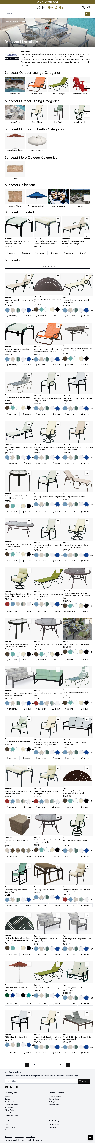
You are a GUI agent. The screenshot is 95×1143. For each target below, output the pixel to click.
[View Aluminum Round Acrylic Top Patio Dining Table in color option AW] (46, 654)
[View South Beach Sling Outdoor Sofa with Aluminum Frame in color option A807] (86, 752)
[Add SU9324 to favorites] (58, 866)
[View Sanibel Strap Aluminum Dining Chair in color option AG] (7, 749)
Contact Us (8, 1099)
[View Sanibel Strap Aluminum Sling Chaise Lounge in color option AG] (7, 407)
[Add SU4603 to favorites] (87, 424)
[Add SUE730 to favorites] (58, 669)
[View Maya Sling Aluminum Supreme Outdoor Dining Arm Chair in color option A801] (52, 408)
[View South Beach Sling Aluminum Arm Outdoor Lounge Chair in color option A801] (81, 408)
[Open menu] (6, 7)
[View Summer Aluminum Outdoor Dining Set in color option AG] (65, 651)
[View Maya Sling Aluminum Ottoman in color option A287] (36, 897)
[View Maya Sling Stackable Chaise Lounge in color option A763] (75, 504)
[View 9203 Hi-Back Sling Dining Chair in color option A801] (23, 1044)
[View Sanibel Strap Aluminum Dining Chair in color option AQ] (12, 749)
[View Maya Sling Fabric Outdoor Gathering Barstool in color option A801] (81, 850)
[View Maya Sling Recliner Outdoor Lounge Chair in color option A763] (46, 504)
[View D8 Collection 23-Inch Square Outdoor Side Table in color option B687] (23, 850)
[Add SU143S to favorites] (29, 375)
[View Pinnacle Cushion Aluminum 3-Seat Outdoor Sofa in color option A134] (36, 703)
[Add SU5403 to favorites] (87, 866)
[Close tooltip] (91, 1130)
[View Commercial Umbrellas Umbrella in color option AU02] (12, 995)
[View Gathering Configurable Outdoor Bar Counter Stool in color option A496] (12, 899)
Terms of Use (9, 1113)
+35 (33, 310)
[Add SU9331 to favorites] (58, 375)
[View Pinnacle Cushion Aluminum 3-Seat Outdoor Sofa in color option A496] (46, 703)
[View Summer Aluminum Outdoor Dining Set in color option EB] (86, 651)
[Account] (84, 7)
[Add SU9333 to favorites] (58, 521)
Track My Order (10, 1127)
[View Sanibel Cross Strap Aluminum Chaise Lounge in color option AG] (65, 702)
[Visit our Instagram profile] (16, 1087)
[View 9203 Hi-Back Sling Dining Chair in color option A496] (12, 1044)
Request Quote (54, 1099)
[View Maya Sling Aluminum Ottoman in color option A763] (46, 897)
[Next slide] (87, 86)
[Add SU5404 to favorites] (58, 219)
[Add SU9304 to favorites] (29, 219)
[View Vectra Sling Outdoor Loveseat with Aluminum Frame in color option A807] (57, 948)
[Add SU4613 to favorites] (86, 219)
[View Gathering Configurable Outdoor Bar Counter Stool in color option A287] (7, 899)
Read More (24, 66)
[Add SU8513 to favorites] (29, 424)
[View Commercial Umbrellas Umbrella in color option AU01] (7, 995)
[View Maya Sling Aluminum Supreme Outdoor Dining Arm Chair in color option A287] (36, 408)
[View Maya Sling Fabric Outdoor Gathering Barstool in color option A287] (65, 850)
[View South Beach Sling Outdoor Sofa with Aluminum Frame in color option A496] (70, 752)
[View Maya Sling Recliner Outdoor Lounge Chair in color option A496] (41, 504)
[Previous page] (27, 1065)
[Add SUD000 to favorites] (58, 719)
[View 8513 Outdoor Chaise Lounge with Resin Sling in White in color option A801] (23, 457)
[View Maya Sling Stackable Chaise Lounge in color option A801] (81, 504)
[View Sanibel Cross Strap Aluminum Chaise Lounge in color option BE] (81, 702)
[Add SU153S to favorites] (87, 669)
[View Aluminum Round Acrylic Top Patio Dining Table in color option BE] (52, 654)
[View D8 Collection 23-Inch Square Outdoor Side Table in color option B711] (28, 850)
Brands (14, 22)
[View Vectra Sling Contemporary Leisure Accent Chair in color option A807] (86, 948)
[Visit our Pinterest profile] (6, 1087)
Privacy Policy (9, 1110)
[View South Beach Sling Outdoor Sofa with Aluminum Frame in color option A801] (81, 752)
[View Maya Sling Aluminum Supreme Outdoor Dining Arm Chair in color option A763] (46, 408)
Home (7, 22)
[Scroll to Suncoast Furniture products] (47, 32)
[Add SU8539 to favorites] (87, 964)
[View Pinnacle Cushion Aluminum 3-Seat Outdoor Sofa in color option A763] (52, 703)
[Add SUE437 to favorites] (29, 669)
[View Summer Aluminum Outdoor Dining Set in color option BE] (81, 651)
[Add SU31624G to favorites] (29, 621)
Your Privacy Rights (11, 1115)
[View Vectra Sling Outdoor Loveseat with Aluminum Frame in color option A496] (41, 948)
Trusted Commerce (11, 1104)
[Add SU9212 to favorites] (87, 375)
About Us (8, 1096)
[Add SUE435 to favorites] (87, 915)
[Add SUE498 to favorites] (87, 1013)
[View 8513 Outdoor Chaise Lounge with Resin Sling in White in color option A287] (7, 457)
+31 (33, 995)
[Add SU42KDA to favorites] (58, 621)
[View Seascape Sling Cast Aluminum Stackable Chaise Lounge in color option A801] (81, 310)
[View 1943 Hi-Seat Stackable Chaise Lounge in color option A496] (41, 995)
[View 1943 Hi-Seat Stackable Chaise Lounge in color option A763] (46, 995)
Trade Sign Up (54, 1124)
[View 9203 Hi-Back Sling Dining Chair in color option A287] (7, 1044)
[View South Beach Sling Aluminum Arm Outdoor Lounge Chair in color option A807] (86, 408)
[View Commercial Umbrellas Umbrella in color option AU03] (18, 995)
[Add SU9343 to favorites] (87, 473)
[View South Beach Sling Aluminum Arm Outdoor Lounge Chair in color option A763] (75, 408)
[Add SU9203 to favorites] (29, 1013)
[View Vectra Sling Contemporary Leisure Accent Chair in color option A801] (81, 948)
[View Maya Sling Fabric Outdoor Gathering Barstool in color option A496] (70, 850)
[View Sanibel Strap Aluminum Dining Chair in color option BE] (23, 749)
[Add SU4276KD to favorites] (29, 521)
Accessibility (9, 1107)
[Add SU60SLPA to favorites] (29, 915)
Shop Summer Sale (47, 1)
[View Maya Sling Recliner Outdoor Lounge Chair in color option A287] (36, 504)
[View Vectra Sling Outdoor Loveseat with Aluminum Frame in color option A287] (36, 948)
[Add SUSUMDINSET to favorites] (87, 621)
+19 (33, 851)
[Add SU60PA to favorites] (58, 276)
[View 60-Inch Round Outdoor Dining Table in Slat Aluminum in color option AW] (46, 309)
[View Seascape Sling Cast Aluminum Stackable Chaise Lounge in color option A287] (65, 310)
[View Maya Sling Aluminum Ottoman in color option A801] (52, 897)
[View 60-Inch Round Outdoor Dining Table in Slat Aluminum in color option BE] (52, 309)
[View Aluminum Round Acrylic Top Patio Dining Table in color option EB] (57, 654)
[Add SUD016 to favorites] (58, 424)
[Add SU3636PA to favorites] (87, 570)
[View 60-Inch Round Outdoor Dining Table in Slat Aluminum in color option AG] (36, 309)
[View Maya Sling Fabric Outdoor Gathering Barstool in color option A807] (86, 850)
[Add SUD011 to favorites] (87, 521)
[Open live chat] (90, 1137)
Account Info (9, 1130)
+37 (33, 604)
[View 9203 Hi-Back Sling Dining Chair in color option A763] (18, 1044)
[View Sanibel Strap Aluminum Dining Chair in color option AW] (18, 749)
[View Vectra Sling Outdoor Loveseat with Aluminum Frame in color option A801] (52, 948)
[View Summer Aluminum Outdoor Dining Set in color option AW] (75, 651)
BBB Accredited (10, 1102)
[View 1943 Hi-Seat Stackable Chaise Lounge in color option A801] (52, 995)
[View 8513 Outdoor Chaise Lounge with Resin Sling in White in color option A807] (28, 457)
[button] (88, 7)
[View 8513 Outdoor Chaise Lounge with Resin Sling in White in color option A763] (18, 457)
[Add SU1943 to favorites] (58, 964)
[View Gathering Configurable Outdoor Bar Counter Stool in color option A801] (23, 899)
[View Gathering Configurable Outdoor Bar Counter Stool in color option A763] (18, 899)
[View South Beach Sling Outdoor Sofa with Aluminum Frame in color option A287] (65, 752)
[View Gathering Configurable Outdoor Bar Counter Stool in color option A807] (28, 899)
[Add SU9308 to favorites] (58, 473)
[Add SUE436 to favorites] (58, 915)
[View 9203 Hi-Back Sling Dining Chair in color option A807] (28, 1044)
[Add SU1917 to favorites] (58, 325)
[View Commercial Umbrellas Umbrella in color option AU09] (28, 995)
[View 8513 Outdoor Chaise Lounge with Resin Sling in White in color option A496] (12, 457)
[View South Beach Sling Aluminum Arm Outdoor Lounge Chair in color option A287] (65, 408)
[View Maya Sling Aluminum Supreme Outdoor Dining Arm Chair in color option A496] (41, 408)
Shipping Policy (54, 1104)
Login (7, 1124)
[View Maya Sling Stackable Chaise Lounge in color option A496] (70, 504)
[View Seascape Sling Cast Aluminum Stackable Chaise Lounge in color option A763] (75, 310)
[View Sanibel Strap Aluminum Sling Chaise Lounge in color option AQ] (12, 407)
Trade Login (53, 1127)
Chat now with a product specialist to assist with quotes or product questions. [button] (74, 1131)
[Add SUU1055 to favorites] (29, 964)
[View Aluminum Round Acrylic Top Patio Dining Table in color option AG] (36, 654)
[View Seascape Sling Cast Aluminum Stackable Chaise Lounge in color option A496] (70, 310)
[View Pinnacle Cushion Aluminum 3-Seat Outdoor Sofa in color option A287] (41, 703)
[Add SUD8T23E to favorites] (29, 817)
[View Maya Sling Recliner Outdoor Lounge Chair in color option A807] (57, 504)
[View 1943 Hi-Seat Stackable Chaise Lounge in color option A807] (57, 995)
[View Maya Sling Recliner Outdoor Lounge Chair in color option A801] (52, 504)
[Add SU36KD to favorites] (58, 817)
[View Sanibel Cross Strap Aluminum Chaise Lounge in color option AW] (75, 702)
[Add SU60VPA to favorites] (87, 768)
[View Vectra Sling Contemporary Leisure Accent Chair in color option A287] (65, 948)
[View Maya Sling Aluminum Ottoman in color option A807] (57, 897)
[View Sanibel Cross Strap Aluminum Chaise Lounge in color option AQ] (70, 702)
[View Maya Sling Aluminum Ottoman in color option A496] (41, 897)
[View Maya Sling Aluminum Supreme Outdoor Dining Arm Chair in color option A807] (57, 408)
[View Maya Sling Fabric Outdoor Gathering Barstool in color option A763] (75, 850)
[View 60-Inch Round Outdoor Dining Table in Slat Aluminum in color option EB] (57, 309)
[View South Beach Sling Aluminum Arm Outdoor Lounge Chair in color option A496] (70, 408)
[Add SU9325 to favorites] (87, 817)
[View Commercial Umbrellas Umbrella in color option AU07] (23, 995)
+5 (62, 310)
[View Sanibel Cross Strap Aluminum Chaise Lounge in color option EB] (86, 702)
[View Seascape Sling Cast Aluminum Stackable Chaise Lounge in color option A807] (86, 310)
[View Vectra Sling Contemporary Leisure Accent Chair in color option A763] (75, 948)
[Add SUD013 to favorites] (87, 276)
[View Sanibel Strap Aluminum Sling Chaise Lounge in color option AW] (18, 407)
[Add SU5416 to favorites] (29, 570)
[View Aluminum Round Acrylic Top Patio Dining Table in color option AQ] (41, 654)
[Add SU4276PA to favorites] (87, 325)
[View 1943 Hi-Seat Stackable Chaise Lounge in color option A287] (36, 995)
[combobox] (45, 14)
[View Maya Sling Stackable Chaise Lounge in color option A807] (86, 504)
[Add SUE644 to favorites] (29, 866)
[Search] (87, 14)
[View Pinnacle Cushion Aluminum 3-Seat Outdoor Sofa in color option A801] (57, 703)
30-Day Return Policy (56, 1102)
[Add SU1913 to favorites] (58, 570)
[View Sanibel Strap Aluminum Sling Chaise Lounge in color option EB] (28, 407)
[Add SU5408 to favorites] (58, 768)
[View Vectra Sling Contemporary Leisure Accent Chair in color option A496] (70, 948)
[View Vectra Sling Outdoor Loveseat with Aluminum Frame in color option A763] (46, 948)
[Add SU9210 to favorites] (87, 719)
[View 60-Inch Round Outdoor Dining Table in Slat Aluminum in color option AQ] (41, 309)
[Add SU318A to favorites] (29, 473)
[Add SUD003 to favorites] (58, 1013)
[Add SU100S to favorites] (29, 719)
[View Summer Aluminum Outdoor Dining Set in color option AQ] (70, 651)
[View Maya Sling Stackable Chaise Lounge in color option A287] (65, 504)
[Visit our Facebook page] (11, 1087)
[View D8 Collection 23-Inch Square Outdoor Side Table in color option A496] (7, 850)
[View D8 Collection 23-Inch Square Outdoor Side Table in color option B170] (12, 850)
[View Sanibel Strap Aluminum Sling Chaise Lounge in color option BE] (23, 407)
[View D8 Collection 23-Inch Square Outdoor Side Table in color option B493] (18, 850)
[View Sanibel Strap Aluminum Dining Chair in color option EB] (28, 749)
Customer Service (55, 1096)
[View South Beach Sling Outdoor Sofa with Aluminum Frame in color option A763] (75, 752)
